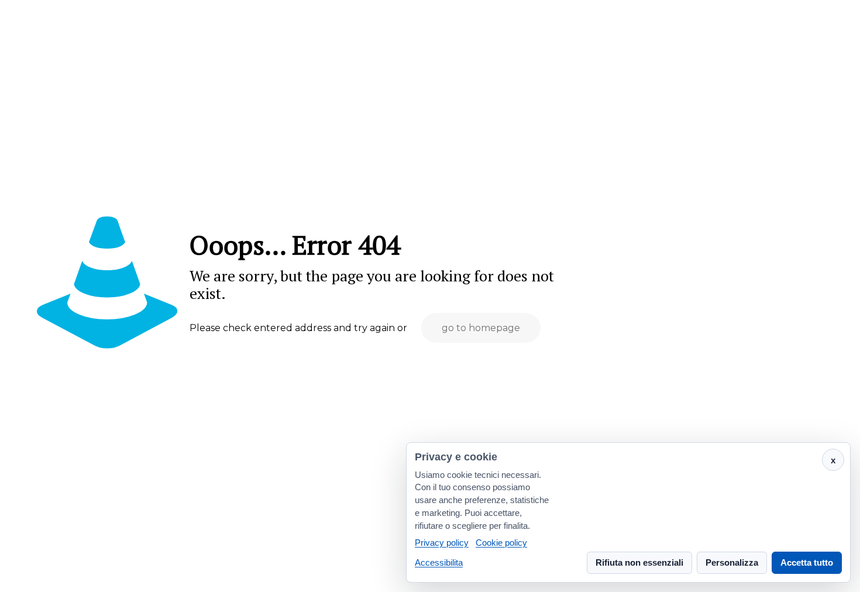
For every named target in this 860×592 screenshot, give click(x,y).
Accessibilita (439, 562)
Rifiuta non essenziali (639, 562)
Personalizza (732, 562)
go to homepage (481, 327)
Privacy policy (442, 543)
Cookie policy (501, 543)
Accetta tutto (806, 562)
